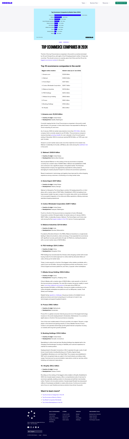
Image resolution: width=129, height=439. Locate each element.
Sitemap (45, 435)
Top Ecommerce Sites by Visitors (51, 397)
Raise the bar (65, 417)
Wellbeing (78, 419)
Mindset (77, 414)
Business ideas (52, 414)
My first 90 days (66, 416)
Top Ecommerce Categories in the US (53, 394)
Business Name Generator (95, 414)
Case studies (52, 416)
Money (77, 416)
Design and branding (53, 417)
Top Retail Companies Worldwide (51, 400)
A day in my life (66, 414)
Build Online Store (121, 2)
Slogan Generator (93, 416)
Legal (40, 435)
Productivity (78, 417)
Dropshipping (52, 419)
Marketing (51, 421)
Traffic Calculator (93, 417)
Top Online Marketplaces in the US (52, 402)
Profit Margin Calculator (94, 419)
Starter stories (66, 419)
